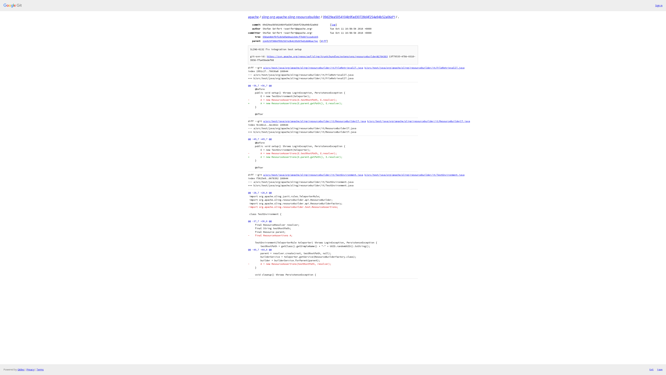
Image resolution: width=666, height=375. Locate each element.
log (333, 24)
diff (323, 41)
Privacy (30, 369)
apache (253, 17)
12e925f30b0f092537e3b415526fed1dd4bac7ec (290, 41)
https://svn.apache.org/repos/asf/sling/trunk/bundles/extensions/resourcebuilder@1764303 (327, 56)
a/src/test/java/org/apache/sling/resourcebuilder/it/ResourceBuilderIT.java (314, 121)
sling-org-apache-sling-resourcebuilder (291, 17)
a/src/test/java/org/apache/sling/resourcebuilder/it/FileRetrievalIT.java (313, 67)
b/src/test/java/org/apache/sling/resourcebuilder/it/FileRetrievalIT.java (414, 67)
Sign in (659, 5)
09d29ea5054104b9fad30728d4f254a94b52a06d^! (359, 17)
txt (651, 369)
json (660, 369)
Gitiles (21, 369)
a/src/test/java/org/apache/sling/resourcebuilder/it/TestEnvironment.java (313, 174)
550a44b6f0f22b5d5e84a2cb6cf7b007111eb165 (290, 36)
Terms (40, 369)
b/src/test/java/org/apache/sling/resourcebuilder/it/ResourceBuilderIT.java (418, 121)
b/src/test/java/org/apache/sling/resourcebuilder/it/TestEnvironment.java (414, 174)
